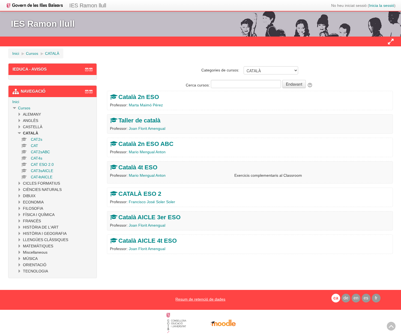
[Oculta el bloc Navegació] (86, 91)
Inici (15, 102)
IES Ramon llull (87, 5)
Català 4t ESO (137, 167)
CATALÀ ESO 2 (139, 194)
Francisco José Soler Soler (152, 202)
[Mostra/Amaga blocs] (391, 41)
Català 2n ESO (138, 97)
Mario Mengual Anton (147, 152)
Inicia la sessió (381, 5)
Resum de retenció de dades (200, 299)
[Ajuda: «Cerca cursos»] (310, 85)
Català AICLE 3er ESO (149, 217)
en (356, 298)
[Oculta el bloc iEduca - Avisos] (86, 69)
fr (376, 298)
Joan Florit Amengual (147, 128)
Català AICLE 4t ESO (147, 241)
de (345, 298)
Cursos (24, 108)
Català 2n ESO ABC (145, 144)
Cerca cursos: (198, 85)
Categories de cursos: (220, 70)
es (366, 298)
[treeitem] (52, 101)
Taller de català (139, 120)
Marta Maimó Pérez (146, 105)
